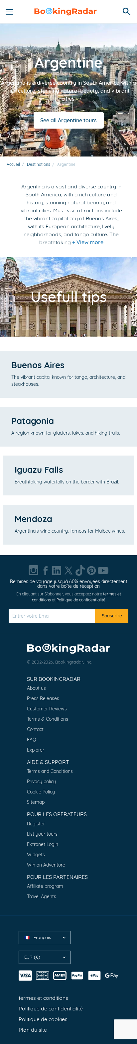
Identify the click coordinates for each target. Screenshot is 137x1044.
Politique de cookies (43, 1019)
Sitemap (36, 802)
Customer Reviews (47, 709)
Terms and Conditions (50, 771)
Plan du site (33, 1029)
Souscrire (112, 616)
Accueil (13, 164)
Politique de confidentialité (81, 599)
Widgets (36, 855)
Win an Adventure (46, 865)
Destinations (38, 164)
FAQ (31, 740)
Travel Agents (41, 896)
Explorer (35, 750)
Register (36, 824)
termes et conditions (43, 997)
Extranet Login (42, 844)
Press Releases (43, 698)
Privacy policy (41, 781)
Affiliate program (45, 886)
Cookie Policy (41, 792)
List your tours (42, 834)
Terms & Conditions (47, 719)
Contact (35, 729)
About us (36, 688)
